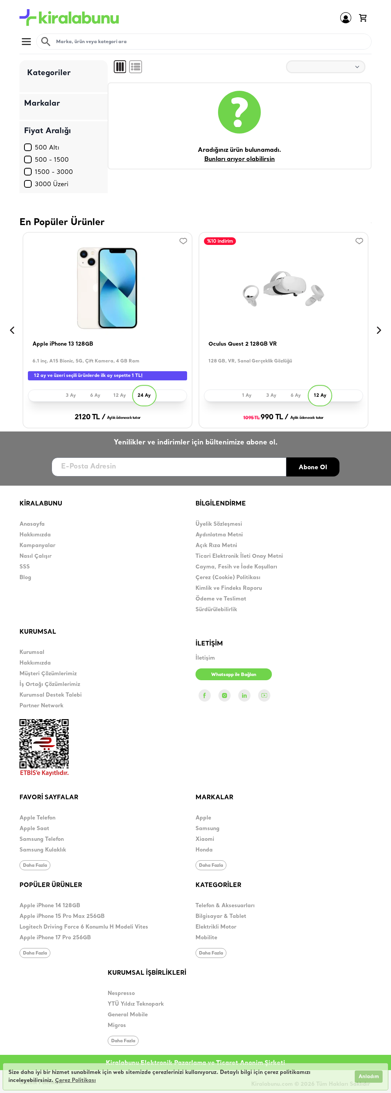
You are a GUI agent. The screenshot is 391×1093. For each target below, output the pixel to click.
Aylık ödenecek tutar (124, 418)
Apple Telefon (37, 818)
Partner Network (41, 706)
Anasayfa (32, 524)
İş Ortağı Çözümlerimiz (49, 684)
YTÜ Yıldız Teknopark (136, 1004)
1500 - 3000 (54, 171)
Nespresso (121, 993)
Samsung (208, 829)
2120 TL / (89, 418)
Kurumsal (31, 652)
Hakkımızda (35, 535)
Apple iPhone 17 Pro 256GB (55, 938)
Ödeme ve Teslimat (221, 599)
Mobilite (206, 938)
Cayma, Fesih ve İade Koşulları (236, 567)
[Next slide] (379, 330)
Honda (204, 850)
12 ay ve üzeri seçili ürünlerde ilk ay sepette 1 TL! (88, 375)
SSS (24, 567)
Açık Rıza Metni (216, 545)
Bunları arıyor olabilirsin (239, 159)
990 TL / (265, 418)
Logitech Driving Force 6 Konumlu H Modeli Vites (83, 927)
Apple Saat (34, 829)
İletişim (205, 658)
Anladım (369, 1077)
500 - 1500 (52, 159)
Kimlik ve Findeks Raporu (229, 588)
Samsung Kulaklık (42, 850)
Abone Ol (313, 467)
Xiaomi (205, 839)
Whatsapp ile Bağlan (233, 674)
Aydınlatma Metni (219, 535)
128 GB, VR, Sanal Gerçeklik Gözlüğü (250, 361)
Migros (117, 1025)
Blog (25, 578)
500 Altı (47, 147)
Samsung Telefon (41, 839)
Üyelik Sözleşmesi (219, 524)
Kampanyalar (37, 545)
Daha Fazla (35, 865)
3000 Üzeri (51, 184)
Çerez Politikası (75, 1080)
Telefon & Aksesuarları (225, 906)
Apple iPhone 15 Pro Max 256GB (62, 916)
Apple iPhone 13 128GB (62, 344)
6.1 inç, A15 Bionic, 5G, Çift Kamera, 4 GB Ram (85, 361)
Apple (203, 818)
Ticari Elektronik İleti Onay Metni (239, 556)
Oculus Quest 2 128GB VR (242, 344)
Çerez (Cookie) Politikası (228, 578)
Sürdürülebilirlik (216, 610)
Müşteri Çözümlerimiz (48, 674)
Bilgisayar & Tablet (221, 916)
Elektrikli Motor (216, 927)
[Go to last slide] (12, 330)
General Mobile (128, 1015)
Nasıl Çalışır (35, 556)
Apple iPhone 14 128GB (49, 906)
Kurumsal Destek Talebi (50, 695)
